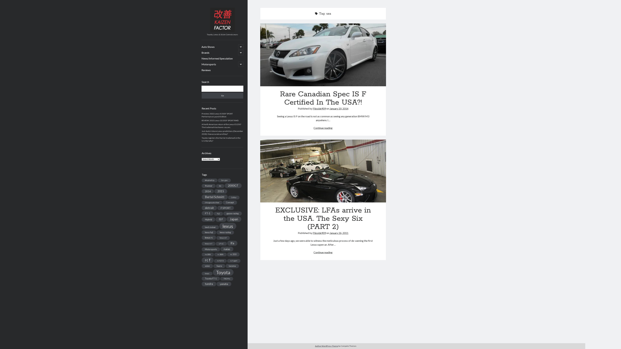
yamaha (224, 283)
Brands (205, 52)
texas (207, 273)
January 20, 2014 (339, 108)
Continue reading (323, 127)
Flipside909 (319, 108)
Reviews (206, 70)
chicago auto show (212, 202)
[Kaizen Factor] (222, 30)
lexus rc (209, 237)
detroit (209, 208)
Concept (230, 202)
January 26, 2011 (339, 232)
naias (227, 249)
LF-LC (221, 244)
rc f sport (233, 261)
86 (220, 186)
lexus (228, 226)
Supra (219, 266)
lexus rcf (223, 238)
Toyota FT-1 (211, 278)
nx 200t (208, 254)
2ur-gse (224, 180)
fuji (218, 213)
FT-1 (207, 213)
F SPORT (226, 207)
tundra (209, 283)
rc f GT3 (220, 261)
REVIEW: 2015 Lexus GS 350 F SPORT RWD (220, 120)
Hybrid (208, 219)
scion (207, 266)
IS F (221, 219)
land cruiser (210, 227)
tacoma (232, 266)
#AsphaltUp (209, 180)
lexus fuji (209, 232)
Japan (234, 219)
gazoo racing (233, 213)
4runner (208, 186)
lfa (232, 243)
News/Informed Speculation (217, 58)
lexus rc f (208, 244)
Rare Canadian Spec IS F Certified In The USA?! (323, 54)
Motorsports (209, 64)
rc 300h (220, 254)
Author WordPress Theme (326, 346)
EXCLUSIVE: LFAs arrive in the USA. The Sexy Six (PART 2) (323, 171)
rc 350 (233, 254)
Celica (233, 197)
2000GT (233, 185)
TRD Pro (226, 279)
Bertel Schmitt (214, 197)
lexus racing (225, 232)
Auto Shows (208, 46)
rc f (207, 260)
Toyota (223, 272)
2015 (221, 191)
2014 (208, 191)
